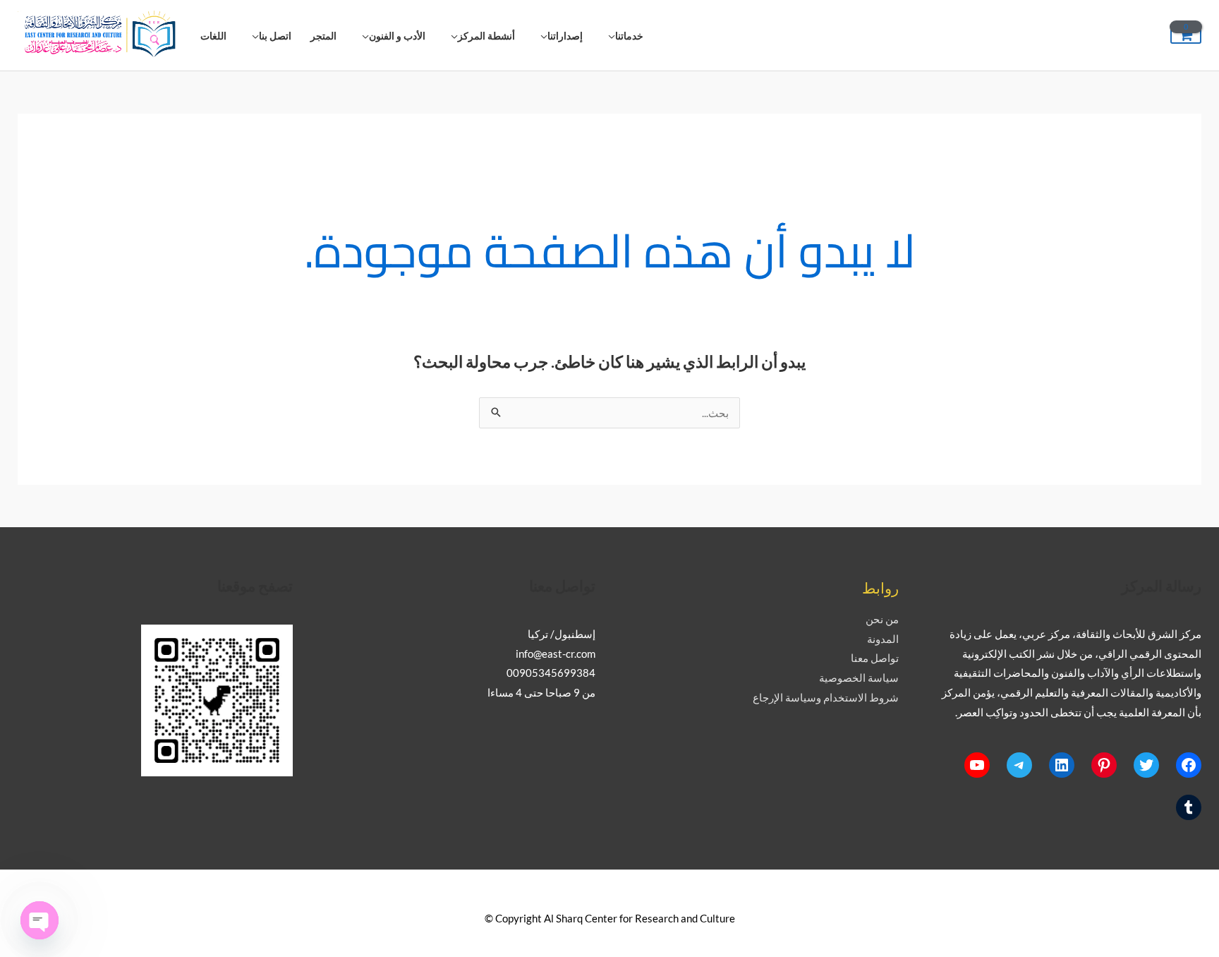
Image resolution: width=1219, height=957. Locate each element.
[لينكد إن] (1061, 765)
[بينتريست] (1104, 765)
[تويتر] (1146, 765)
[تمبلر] (1188, 807)
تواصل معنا (875, 657)
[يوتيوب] (977, 765)
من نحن (882, 619)
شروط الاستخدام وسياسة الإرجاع (826, 697)
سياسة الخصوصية (859, 677)
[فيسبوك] (1188, 765)
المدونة (883, 638)
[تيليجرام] (1019, 765)
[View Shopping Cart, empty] (1185, 35)
